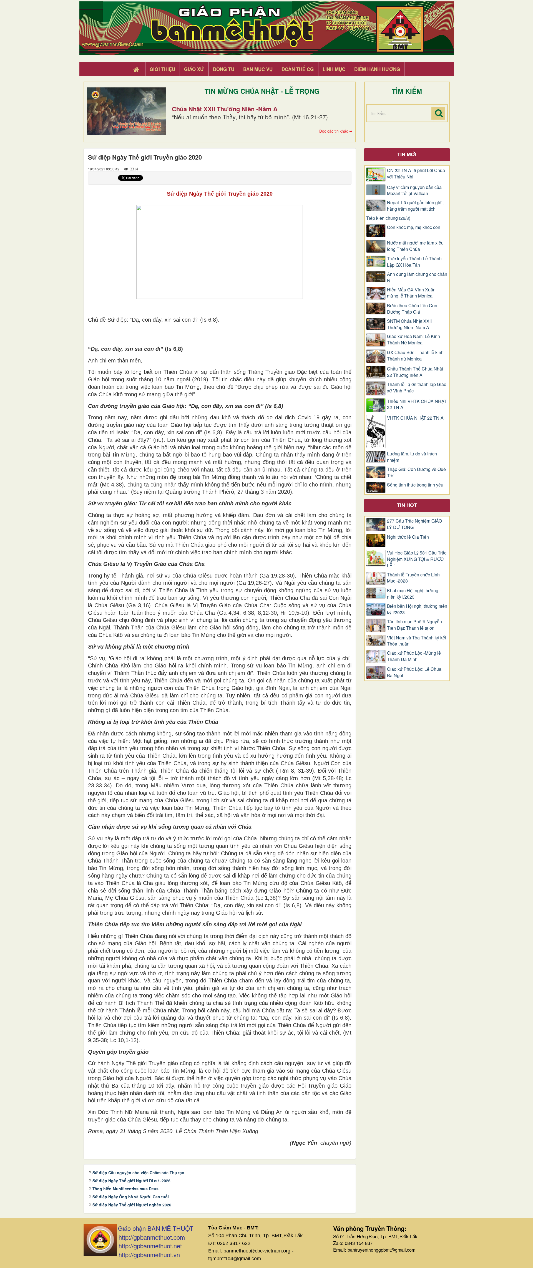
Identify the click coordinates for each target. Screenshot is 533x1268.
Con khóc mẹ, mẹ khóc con (413, 227)
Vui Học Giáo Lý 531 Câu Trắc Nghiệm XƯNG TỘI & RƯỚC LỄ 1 (416, 559)
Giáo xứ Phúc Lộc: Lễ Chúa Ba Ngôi (414, 672)
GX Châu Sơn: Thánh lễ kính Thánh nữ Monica (415, 355)
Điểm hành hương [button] (377, 69)
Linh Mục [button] (334, 69)
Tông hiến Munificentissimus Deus (125, 1188)
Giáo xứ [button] (194, 69)
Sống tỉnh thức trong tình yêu (415, 485)
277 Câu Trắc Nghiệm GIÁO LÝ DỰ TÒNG (414, 524)
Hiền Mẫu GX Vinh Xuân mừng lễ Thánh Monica (411, 293)
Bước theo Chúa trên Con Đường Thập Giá (412, 308)
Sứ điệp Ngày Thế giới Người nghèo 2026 (131, 1205)
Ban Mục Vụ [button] (258, 69)
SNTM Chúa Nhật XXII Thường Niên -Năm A (409, 324)
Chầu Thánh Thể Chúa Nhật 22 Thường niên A (415, 372)
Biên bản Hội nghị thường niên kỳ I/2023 (417, 609)
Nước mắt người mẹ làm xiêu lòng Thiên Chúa (415, 246)
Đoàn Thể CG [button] (297, 69)
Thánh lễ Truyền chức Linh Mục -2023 (413, 578)
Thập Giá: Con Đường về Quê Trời (416, 472)
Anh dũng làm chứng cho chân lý (417, 277)
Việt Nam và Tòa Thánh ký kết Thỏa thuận (416, 641)
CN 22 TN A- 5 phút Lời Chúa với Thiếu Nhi (416, 173)
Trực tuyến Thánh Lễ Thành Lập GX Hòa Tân (414, 262)
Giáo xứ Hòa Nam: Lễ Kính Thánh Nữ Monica (413, 339)
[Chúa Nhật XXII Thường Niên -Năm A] (126, 111)
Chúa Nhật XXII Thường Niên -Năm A (225, 108)
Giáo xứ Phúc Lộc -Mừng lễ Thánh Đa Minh (414, 656)
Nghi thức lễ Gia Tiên (408, 537)
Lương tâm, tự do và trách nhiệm (412, 457)
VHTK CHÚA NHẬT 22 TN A (415, 418)
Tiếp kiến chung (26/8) (388, 218)
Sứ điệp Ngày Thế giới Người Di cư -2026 (131, 1180)
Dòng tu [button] (223, 69)
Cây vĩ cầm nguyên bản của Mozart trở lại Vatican (414, 190)
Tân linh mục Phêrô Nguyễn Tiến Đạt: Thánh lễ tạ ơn (414, 625)
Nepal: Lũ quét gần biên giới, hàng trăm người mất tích (415, 206)
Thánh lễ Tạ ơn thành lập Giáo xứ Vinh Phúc (416, 387)
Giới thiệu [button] (162, 69)
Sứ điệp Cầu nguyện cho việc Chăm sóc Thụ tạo (138, 1172)
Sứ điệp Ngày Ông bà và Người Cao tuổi (130, 1196)
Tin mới (406, 154)
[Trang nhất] (137, 69)
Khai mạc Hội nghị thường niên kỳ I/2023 (412, 594)
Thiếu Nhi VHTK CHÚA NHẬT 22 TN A (417, 404)
